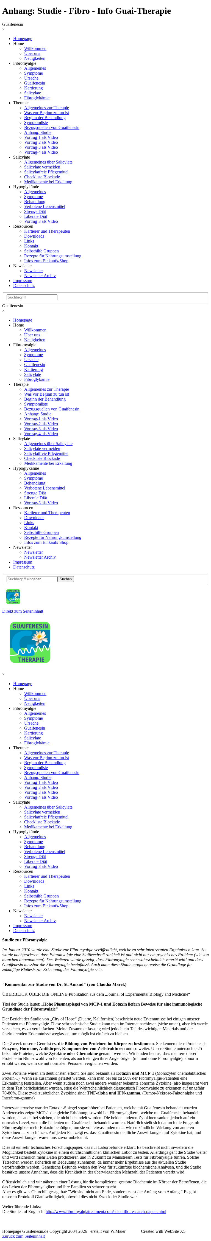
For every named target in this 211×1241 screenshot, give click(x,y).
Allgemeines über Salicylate (48, 162)
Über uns (32, 53)
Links (29, 241)
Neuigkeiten (34, 58)
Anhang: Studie (37, 132)
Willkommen (35, 48)
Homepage (22, 38)
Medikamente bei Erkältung (48, 181)
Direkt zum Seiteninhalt (22, 611)
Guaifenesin (34, 83)
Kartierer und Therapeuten (47, 231)
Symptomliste (36, 122)
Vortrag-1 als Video (41, 137)
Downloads (34, 236)
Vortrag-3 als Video (41, 147)
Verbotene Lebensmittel (44, 206)
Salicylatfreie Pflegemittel (46, 172)
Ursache (31, 78)
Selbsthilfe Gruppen (41, 251)
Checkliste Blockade (42, 177)
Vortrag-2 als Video (41, 142)
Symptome (33, 73)
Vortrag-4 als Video (41, 152)
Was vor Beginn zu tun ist (46, 112)
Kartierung (33, 88)
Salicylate (32, 93)
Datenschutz (24, 285)
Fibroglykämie (36, 97)
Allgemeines (35, 68)
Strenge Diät (35, 211)
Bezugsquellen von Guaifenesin (51, 127)
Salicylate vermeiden (42, 167)
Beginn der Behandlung (45, 117)
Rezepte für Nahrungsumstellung (52, 256)
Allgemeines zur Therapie (46, 107)
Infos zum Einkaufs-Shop (46, 260)
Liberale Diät (35, 216)
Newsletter (33, 270)
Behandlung (34, 201)
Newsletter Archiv (40, 275)
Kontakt (31, 246)
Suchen (66, 579)
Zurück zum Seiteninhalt (23, 1236)
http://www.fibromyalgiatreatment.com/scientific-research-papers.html (106, 1211)
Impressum (22, 280)
